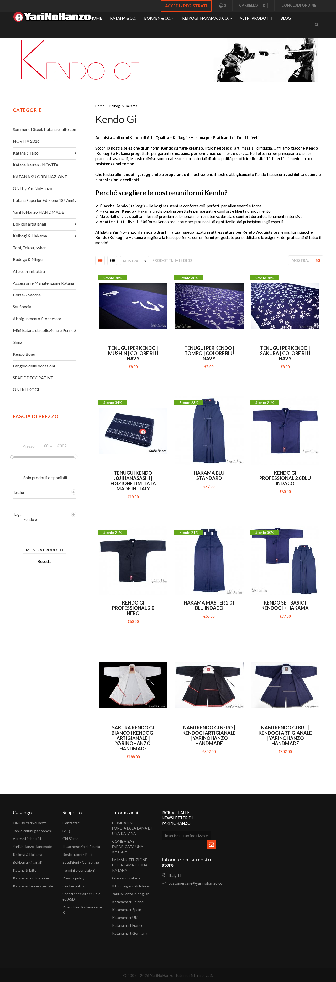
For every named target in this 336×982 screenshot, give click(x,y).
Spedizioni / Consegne (80, 862)
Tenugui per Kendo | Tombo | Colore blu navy (209, 353)
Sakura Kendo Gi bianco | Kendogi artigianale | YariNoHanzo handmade (133, 738)
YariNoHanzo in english (130, 894)
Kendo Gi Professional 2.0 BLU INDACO (285, 478)
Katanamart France (127, 925)
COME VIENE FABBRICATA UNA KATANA (127, 846)
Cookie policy (73, 886)
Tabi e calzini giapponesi (32, 830)
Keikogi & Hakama (27, 854)
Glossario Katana (126, 878)
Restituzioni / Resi (77, 854)
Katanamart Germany (129, 933)
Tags (17, 514)
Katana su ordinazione (31, 878)
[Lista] (112, 260)
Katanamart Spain (126, 909)
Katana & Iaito (24, 870)
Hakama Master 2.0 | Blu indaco (209, 605)
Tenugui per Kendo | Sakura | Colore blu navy (285, 353)
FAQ (66, 830)
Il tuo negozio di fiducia (81, 846)
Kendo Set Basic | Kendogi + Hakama (285, 605)
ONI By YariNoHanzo (30, 823)
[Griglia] (100, 260)
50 (318, 260)
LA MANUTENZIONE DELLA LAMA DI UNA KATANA (130, 864)
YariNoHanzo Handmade (32, 846)
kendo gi (31, 519)
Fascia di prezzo (36, 416)
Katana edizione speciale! (34, 886)
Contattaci (71, 823)
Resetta (44, 561)
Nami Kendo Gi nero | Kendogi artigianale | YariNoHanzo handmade (209, 735)
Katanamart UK (125, 917)
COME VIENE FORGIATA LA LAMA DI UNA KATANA (132, 828)
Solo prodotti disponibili (45, 477)
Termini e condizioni (78, 870)
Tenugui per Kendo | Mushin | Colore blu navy (133, 353)
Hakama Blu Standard (209, 475)
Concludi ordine (298, 5)
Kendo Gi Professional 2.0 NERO (133, 608)
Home (99, 106)
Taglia (18, 491)
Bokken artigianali (27, 862)
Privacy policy (73, 878)
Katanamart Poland (128, 901)
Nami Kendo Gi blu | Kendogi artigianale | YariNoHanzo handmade (285, 735)
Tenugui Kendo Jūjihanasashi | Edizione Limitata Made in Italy (133, 481)
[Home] (52, 18)
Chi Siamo (70, 838)
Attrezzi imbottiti (27, 838)
